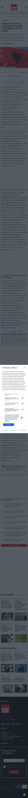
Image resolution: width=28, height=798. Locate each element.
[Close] (24, 367)
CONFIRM (8, 424)
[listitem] (14, 394)
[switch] (22, 398)
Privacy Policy (22, 430)
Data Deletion (5, 430)
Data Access (14, 430)
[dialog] (14, 399)
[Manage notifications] (24, 794)
